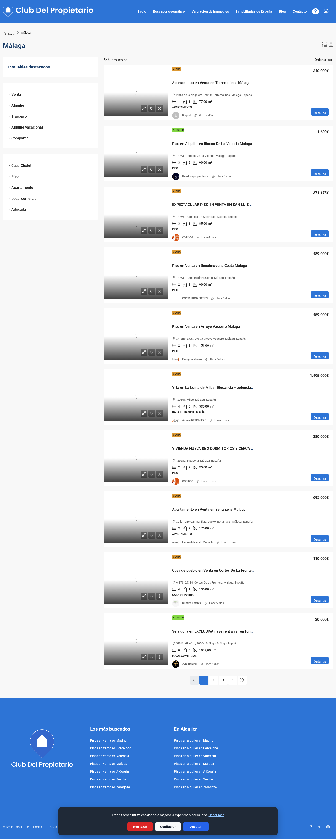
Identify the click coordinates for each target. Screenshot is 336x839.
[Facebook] (311, 827)
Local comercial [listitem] (24, 198)
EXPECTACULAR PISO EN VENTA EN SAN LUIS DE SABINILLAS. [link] (224, 205)
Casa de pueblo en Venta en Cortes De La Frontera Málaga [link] (220, 570)
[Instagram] (328, 827)
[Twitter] (320, 827)
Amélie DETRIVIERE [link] (194, 420)
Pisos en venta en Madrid (108, 740)
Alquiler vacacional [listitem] (27, 127)
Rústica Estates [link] (191, 603)
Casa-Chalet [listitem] (21, 165)
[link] (136, 92)
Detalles (320, 113)
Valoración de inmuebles (210, 11)
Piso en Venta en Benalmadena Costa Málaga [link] (209, 265)
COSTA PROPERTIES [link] (195, 298)
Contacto (300, 11)
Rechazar (140, 826)
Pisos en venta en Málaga (108, 763)
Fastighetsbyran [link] (192, 359)
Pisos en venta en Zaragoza (110, 787)
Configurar (168, 826)
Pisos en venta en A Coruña (110, 771)
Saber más (216, 815)
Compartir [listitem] (19, 138)
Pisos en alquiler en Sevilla (193, 779)
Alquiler (178, 130)
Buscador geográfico (169, 11)
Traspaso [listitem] (19, 116)
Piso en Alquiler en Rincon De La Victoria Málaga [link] (212, 144)
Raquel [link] (186, 115)
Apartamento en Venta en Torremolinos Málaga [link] (211, 83)
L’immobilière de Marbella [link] (197, 542)
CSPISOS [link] (187, 237)
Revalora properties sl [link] (195, 176)
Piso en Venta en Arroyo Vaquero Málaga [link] (206, 326)
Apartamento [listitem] (22, 187)
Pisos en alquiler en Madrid (193, 740)
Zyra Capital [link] (189, 664)
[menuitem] (326, 11)
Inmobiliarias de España (254, 11)
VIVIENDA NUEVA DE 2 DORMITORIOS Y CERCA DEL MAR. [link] (219, 448)
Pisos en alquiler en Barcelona (196, 748)
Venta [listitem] (16, 94)
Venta (177, 69)
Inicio (142, 11)
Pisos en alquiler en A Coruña (195, 771)
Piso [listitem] (15, 176)
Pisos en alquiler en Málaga (194, 763)
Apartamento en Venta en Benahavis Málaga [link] (209, 509)
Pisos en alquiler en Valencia (195, 756)
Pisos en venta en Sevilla (108, 779)
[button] (324, 44)
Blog (282, 11)
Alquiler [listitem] (17, 105)
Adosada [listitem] (18, 209)
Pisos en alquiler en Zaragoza (195, 787)
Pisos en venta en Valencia (109, 756)
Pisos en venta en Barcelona (110, 748)
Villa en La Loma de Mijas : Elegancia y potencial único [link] (217, 387)
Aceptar (196, 826)
